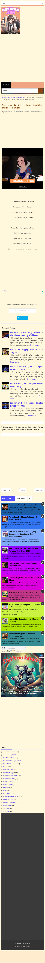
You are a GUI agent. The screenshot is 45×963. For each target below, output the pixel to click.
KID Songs (5, 113)
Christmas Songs (9, 764)
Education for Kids (10, 776)
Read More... (35, 345)
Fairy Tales (7, 781)
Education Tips (9, 779)
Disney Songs (36, 111)
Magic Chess (8, 799)
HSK (5, 790)
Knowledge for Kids (10, 796)
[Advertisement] (22, 58)
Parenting (7, 805)
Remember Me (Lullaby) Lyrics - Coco (24, 505)
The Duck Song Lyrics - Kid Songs (23, 592)
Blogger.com (26, 946)
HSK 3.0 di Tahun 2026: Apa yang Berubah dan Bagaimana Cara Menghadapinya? (22, 534)
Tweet (6, 291)
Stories (6, 811)
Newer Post (6, 490)
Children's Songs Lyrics (12, 761)
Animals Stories (9, 752)
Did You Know (8, 770)
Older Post (39, 490)
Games (6, 787)
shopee (6, 808)
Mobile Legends (9, 802)
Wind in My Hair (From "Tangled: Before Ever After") (26, 368)
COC (5, 767)
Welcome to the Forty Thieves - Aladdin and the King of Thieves (26, 334)
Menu (6, 85)
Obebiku (27, 943)
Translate (18, 651)
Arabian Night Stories (11, 755)
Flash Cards (8, 784)
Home (23, 490)
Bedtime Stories (9, 758)
